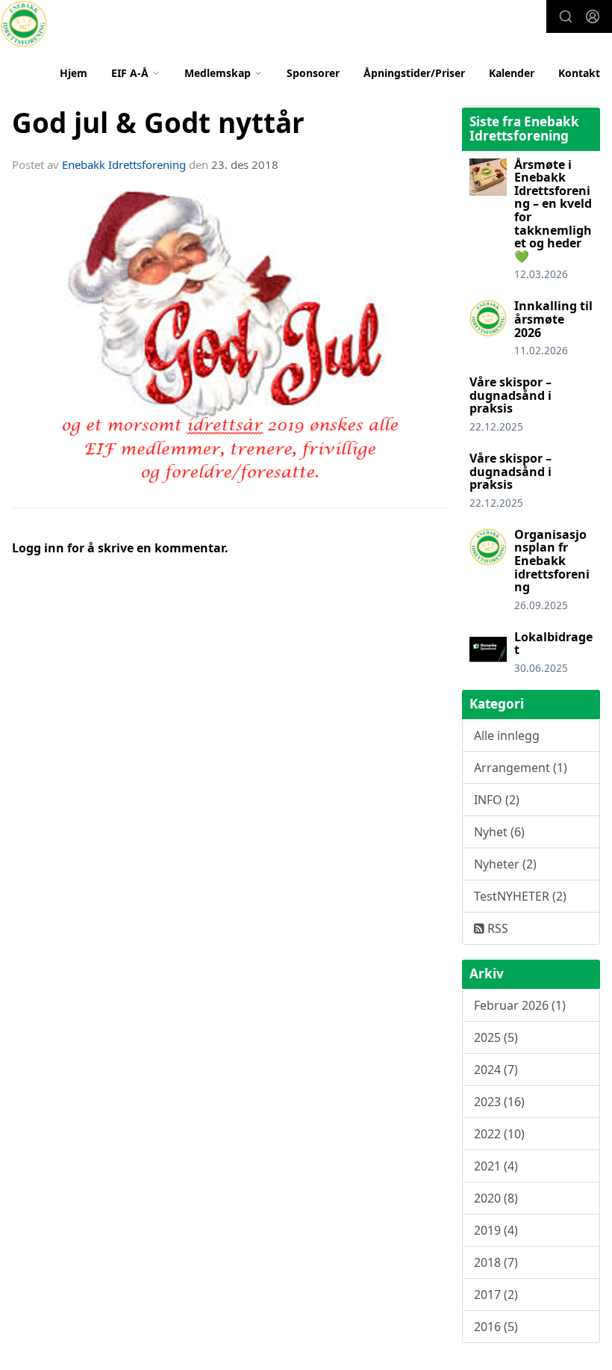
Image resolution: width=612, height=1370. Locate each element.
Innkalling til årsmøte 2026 (553, 318)
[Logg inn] (592, 16)
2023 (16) (499, 1101)
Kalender (511, 73)
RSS (496, 928)
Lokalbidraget (553, 643)
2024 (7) (496, 1069)
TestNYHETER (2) (520, 896)
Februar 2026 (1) (520, 1005)
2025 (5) (496, 1037)
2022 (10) (499, 1134)
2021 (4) (496, 1166)
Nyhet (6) (499, 832)
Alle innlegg (507, 735)
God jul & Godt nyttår (158, 122)
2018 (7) (496, 1262)
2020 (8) (496, 1198)
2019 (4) (496, 1230)
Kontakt (579, 73)
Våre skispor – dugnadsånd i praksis (510, 395)
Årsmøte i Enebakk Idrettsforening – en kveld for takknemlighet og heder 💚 (553, 210)
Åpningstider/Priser (414, 73)
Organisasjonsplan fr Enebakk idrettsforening (552, 560)
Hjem (73, 73)
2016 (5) (496, 1326)
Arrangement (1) (520, 767)
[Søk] (565, 16)
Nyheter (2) (505, 864)
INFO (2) (496, 800)
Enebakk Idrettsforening (124, 164)
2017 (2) (496, 1294)
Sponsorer (313, 73)
